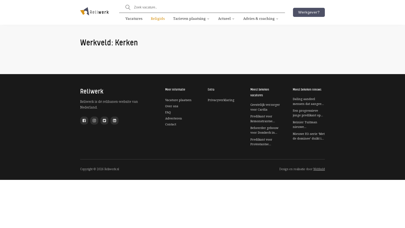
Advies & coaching (259, 18)
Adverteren (173, 118)
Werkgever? (309, 12)
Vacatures (134, 18)
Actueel (224, 18)
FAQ (168, 112)
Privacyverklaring (221, 100)
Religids (158, 18)
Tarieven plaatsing (189, 18)
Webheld (319, 169)
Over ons (171, 106)
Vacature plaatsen (178, 100)
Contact (170, 124)
